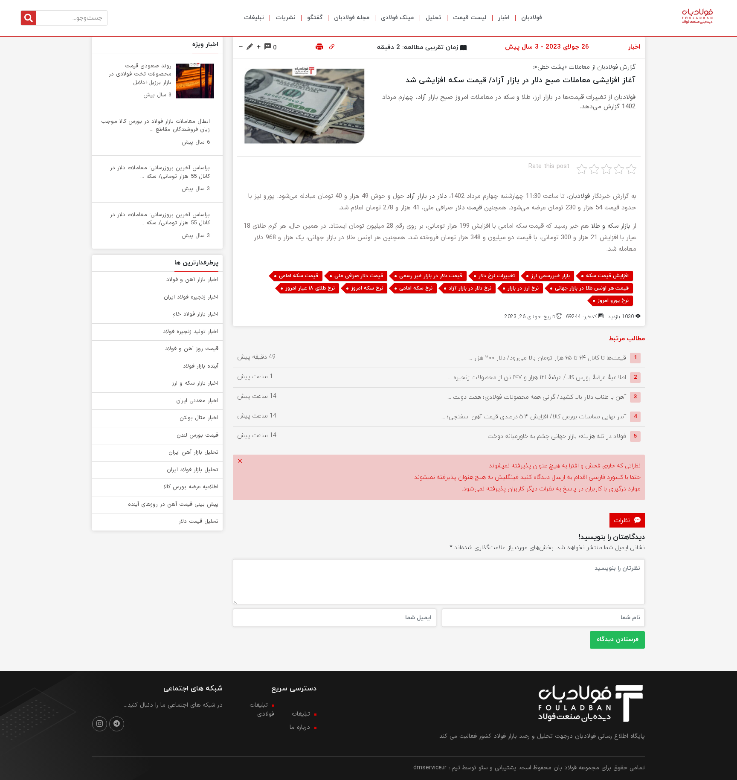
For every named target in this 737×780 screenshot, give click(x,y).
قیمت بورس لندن (197, 435)
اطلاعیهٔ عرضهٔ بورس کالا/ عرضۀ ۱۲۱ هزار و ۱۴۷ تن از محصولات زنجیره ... (537, 377)
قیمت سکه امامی (298, 276)
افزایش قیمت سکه (607, 276)
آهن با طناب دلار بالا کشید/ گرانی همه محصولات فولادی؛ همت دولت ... (536, 397)
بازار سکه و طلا (610, 226)
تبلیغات (254, 18)
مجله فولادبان (351, 18)
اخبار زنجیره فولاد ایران (191, 297)
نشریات (286, 18)
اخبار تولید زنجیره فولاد (190, 332)
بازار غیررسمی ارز (550, 276)
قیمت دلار (468, 208)
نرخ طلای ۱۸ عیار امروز (310, 288)
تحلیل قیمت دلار (198, 521)
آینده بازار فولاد (200, 366)
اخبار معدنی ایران (197, 401)
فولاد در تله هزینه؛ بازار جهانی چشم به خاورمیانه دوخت (556, 436)
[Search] (28, 18)
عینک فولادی (397, 18)
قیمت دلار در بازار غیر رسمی (430, 276)
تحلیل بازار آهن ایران (193, 452)
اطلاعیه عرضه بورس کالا (191, 487)
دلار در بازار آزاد (426, 196)
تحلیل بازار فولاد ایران (192, 470)
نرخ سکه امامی (415, 288)
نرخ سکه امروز (367, 288)
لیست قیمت (470, 18)
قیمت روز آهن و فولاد (191, 349)
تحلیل (433, 18)
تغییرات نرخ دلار (497, 276)
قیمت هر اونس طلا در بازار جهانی (592, 288)
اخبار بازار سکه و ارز (195, 383)
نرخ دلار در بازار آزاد (470, 288)
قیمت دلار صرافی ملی (358, 276)
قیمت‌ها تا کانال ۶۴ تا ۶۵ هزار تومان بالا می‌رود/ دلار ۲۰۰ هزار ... (547, 358)
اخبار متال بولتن (199, 418)
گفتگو (314, 18)
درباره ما (300, 727)
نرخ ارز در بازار (523, 288)
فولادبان (531, 18)
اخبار (504, 18)
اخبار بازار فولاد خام (195, 314)
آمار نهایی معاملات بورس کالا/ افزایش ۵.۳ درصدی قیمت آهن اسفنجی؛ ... (533, 416)
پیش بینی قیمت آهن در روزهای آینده (173, 504)
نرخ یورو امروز (613, 300)
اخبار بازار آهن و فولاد (192, 279)
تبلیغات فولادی (262, 710)
